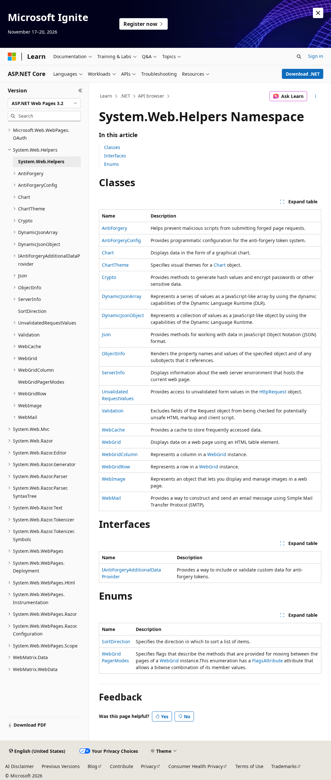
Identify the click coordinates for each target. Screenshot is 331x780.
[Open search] (299, 56)
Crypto (109, 277)
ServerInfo (113, 372)
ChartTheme (115, 265)
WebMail (111, 498)
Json (106, 334)
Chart (108, 253)
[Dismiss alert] (318, 13)
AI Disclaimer (19, 766)
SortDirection (116, 641)
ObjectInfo (113, 353)
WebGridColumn (120, 454)
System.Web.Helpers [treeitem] (41, 161)
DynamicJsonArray (121, 296)
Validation (112, 411)
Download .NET (303, 74)
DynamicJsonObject (123, 315)
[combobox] (44, 103)
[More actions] (315, 96)
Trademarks (284, 766)
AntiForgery (114, 228)
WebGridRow (116, 467)
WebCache (113, 430)
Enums (111, 164)
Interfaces (115, 156)
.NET (125, 96)
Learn (106, 96)
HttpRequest (272, 392)
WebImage (113, 479)
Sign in (315, 56)
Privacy (148, 766)
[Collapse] (80, 90)
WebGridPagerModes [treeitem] (41, 382)
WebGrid (111, 442)
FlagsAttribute (267, 660)
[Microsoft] (12, 56)
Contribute (121, 766)
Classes (112, 147)
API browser (151, 96)
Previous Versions (61, 766)
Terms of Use (249, 766)
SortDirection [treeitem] (32, 311)
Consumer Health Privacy (195, 766)
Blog (92, 766)
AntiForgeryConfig (121, 240)
